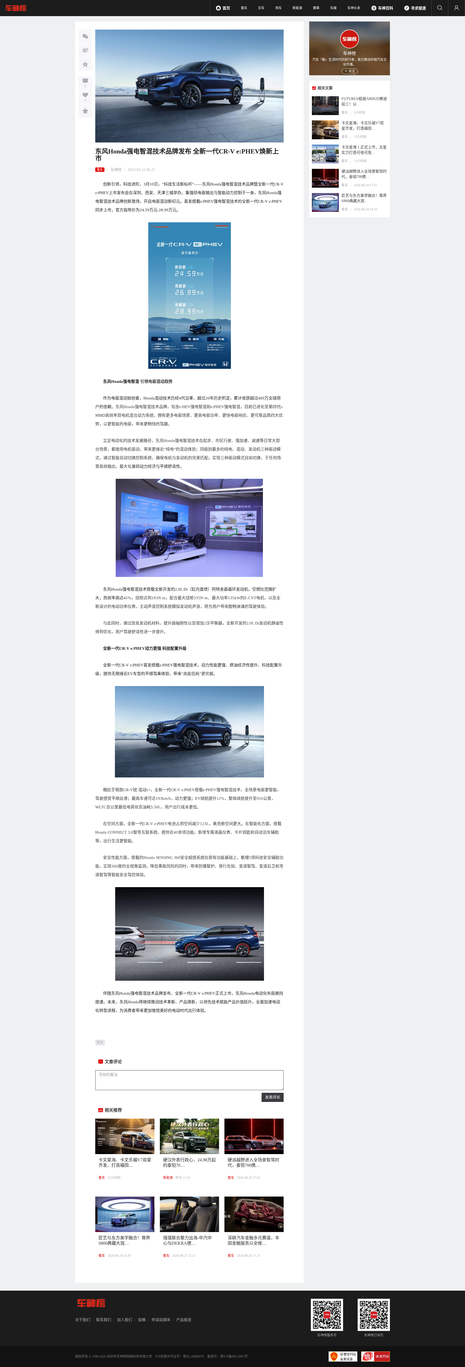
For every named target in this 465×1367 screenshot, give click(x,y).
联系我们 (103, 1320)
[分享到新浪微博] (85, 50)
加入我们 (124, 1320)
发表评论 (272, 1097)
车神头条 (353, 8)
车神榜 (116, 170)
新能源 (297, 8)
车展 (333, 8)
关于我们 (82, 1320)
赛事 (316, 8)
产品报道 (183, 1320)
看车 (244, 8)
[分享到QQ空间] (85, 64)
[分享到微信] (85, 36)
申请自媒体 (161, 1320)
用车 (278, 8)
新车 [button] (100, 1042)
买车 (261, 8)
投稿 (142, 1320)
